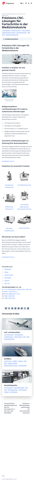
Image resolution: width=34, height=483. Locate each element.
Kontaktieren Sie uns (8, 161)
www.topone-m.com (11, 479)
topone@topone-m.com (13, 294)
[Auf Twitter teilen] (9, 308)
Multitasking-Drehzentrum (9, 208)
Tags (3, 476)
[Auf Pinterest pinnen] (18, 308)
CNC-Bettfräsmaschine (24, 185)
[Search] (26, 3)
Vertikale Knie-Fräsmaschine (9, 186)
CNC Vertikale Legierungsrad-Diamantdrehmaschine (24, 207)
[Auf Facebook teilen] (21, 308)
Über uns (7, 283)
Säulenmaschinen (24, 228)
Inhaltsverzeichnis (11, 39)
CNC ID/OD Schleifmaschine (9, 230)
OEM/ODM (7, 269)
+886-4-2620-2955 (10, 298)
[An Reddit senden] (15, 308)
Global (6, 272)
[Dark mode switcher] (28, 3)
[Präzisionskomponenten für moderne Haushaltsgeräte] (17, 383)
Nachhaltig (7, 278)
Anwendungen (8, 275)
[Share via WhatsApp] (25, 308)
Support (6, 280)
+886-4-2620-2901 (9, 296)
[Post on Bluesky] (12, 308)
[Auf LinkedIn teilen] (6, 308)
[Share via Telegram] (28, 308)
